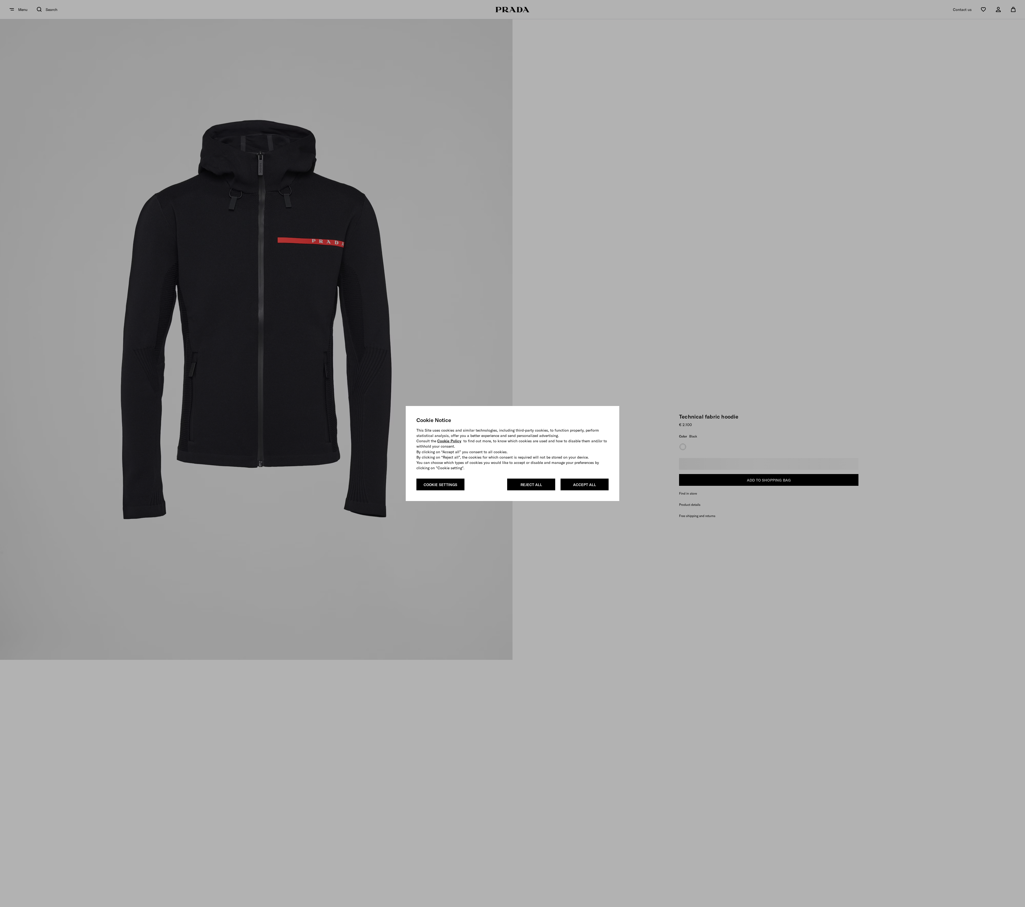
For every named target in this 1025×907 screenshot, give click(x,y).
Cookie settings (440, 484)
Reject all (531, 484)
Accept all (584, 484)
